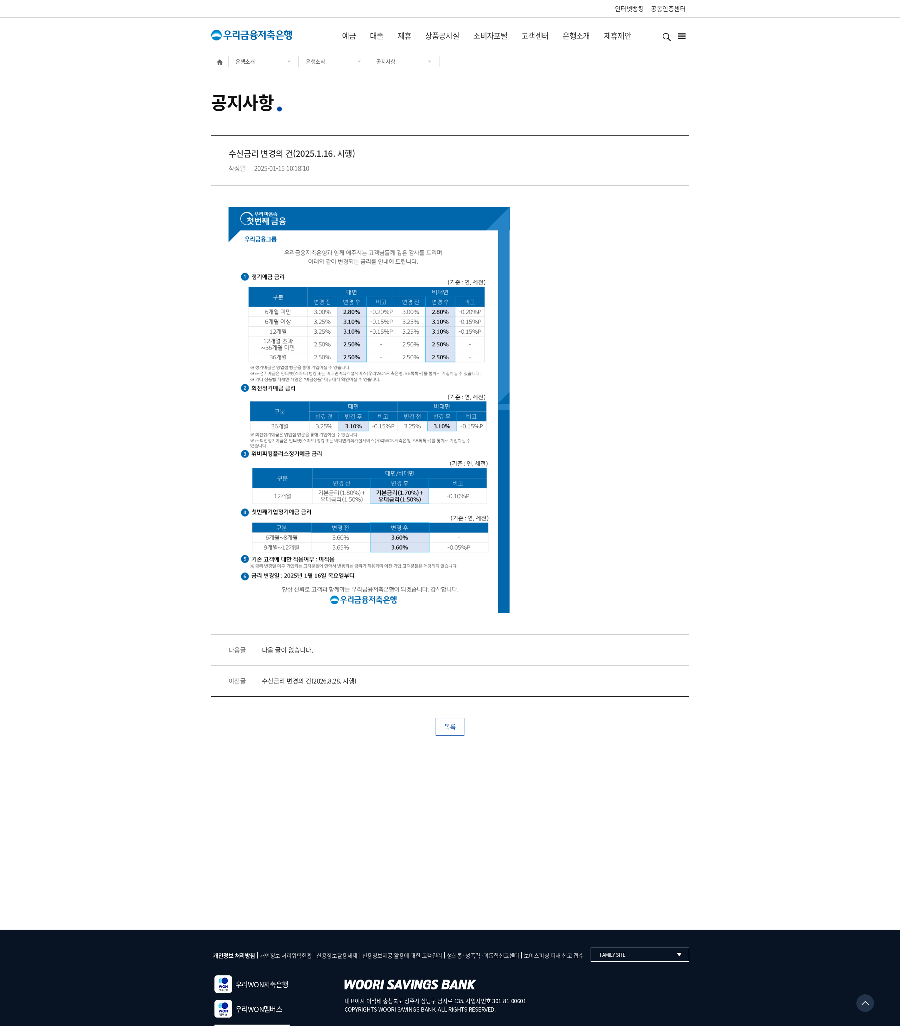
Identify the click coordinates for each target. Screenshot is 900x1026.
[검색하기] (666, 36)
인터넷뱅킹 (629, 8)
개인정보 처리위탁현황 (286, 955)
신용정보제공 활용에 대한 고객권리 (402, 955)
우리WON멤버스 (259, 1009)
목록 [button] (450, 726)
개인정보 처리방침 (234, 955)
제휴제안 (617, 35)
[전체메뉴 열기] (681, 36)
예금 (349, 35)
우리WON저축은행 (262, 984)
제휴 (404, 35)
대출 (377, 35)
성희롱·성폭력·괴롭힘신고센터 (483, 955)
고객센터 (534, 35)
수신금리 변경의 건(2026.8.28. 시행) (309, 681)
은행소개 (576, 35)
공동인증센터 (668, 8)
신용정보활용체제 (336, 955)
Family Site (612, 954)
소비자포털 (490, 35)
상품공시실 (442, 35)
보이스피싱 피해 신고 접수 (554, 955)
